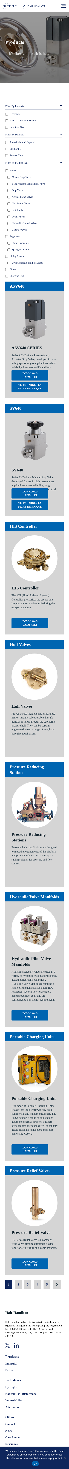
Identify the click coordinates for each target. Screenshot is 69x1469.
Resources (11, 1444)
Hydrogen (11, 1387)
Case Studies (13, 1437)
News (8, 1430)
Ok (35, 1463)
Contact (10, 1424)
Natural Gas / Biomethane (20, 1393)
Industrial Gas (13, 1400)
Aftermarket (12, 1407)
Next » (57, 1284)
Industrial (11, 1363)
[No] (64, 1458)
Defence (10, 1370)
